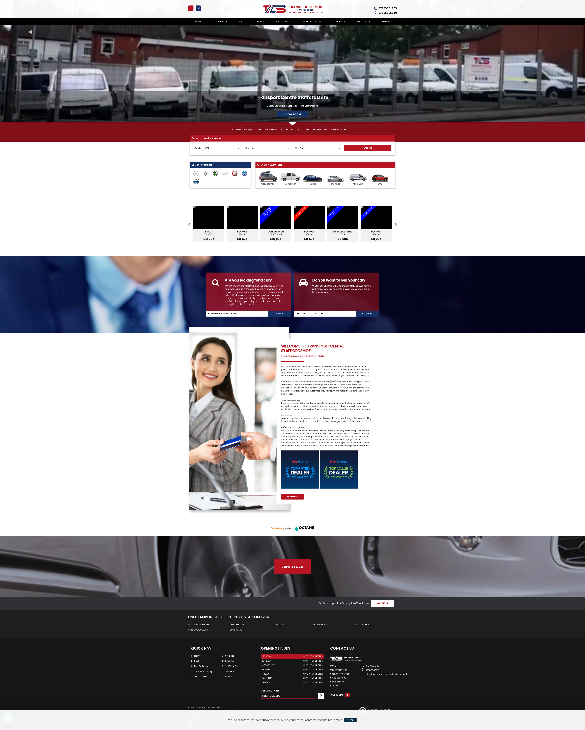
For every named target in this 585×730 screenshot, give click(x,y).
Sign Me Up (382, 603)
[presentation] (189, 224)
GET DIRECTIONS (270, 690)
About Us (362, 22)
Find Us (386, 22)
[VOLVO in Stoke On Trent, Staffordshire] (196, 182)
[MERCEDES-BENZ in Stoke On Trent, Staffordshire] (196, 174)
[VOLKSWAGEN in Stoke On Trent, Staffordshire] (244, 174)
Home (198, 22)
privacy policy (216, 707)
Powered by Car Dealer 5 (379, 710)
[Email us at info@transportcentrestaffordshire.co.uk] (198, 8)
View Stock (292, 566)
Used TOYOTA (320, 625)
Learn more (335, 720)
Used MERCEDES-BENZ (199, 625)
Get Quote (367, 314)
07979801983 (387, 8)
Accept (350, 720)
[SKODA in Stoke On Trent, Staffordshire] (215, 174)
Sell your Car (231, 666)
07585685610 (387, 12)
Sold (241, 22)
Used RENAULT (237, 625)
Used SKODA (278, 625)
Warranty (339, 22)
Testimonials (200, 677)
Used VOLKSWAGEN (198, 630)
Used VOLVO (236, 630)
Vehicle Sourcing (312, 22)
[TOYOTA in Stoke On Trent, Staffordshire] (225, 174)
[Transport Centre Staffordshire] (346, 660)
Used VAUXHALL (363, 625)
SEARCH (367, 148)
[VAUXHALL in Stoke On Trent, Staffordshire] (235, 174)
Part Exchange (201, 666)
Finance (260, 22)
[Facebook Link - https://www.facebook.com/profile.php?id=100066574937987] (190, 8)
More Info (292, 497)
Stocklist (218, 22)
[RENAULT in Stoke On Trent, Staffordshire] (206, 174)
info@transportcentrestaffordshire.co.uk (376, 674)
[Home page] (292, 8)
